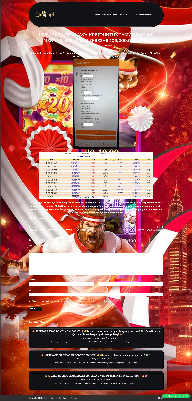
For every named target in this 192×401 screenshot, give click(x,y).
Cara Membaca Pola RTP (143, 14)
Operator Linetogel (108, 46)
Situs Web (33, 290)
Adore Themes (71, 398)
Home (84, 14)
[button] (176, 396)
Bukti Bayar (106, 14)
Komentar (34, 250)
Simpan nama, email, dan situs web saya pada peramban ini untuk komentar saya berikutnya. (71, 301)
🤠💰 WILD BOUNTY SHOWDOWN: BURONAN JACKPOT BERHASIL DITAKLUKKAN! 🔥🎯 (96, 376)
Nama (32, 279)
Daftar (97, 14)
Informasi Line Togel (121, 14)
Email (101, 279)
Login (91, 14)
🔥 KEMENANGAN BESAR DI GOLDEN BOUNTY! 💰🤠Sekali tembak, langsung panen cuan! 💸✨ (96, 355)
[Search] (154, 14)
